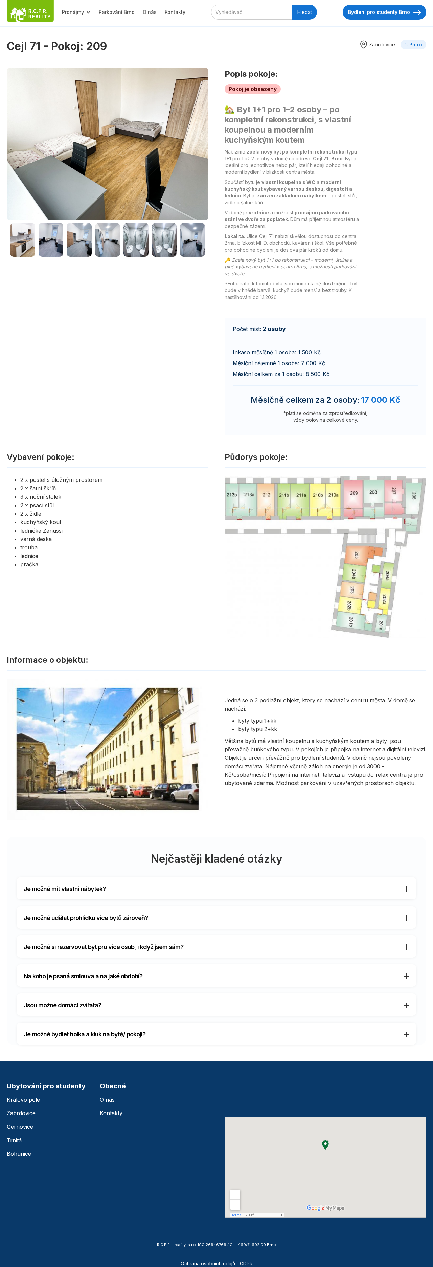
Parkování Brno (117, 12)
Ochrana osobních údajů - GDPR (217, 1263)
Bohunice (19, 1153)
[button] (76, 12)
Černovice (20, 1126)
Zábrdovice (21, 1113)
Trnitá (14, 1140)
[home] (30, 11)
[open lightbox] (107, 144)
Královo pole (23, 1099)
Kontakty (175, 12)
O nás (150, 12)
